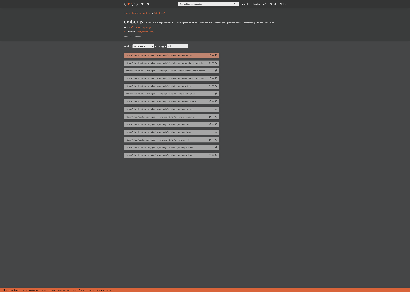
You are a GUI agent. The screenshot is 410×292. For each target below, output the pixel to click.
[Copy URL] (210, 55)
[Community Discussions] (148, 4)
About (245, 4)
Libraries (255, 4)
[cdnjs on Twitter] (142, 4)
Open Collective (96, 290)
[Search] (235, 4)
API (264, 4)
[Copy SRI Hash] (216, 55)
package (147, 27)
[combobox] (143, 46)
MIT (126, 31)
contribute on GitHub (37, 290)
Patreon (108, 290)
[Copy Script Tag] (213, 55)
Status (283, 4)
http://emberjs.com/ (145, 31)
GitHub (273, 4)
